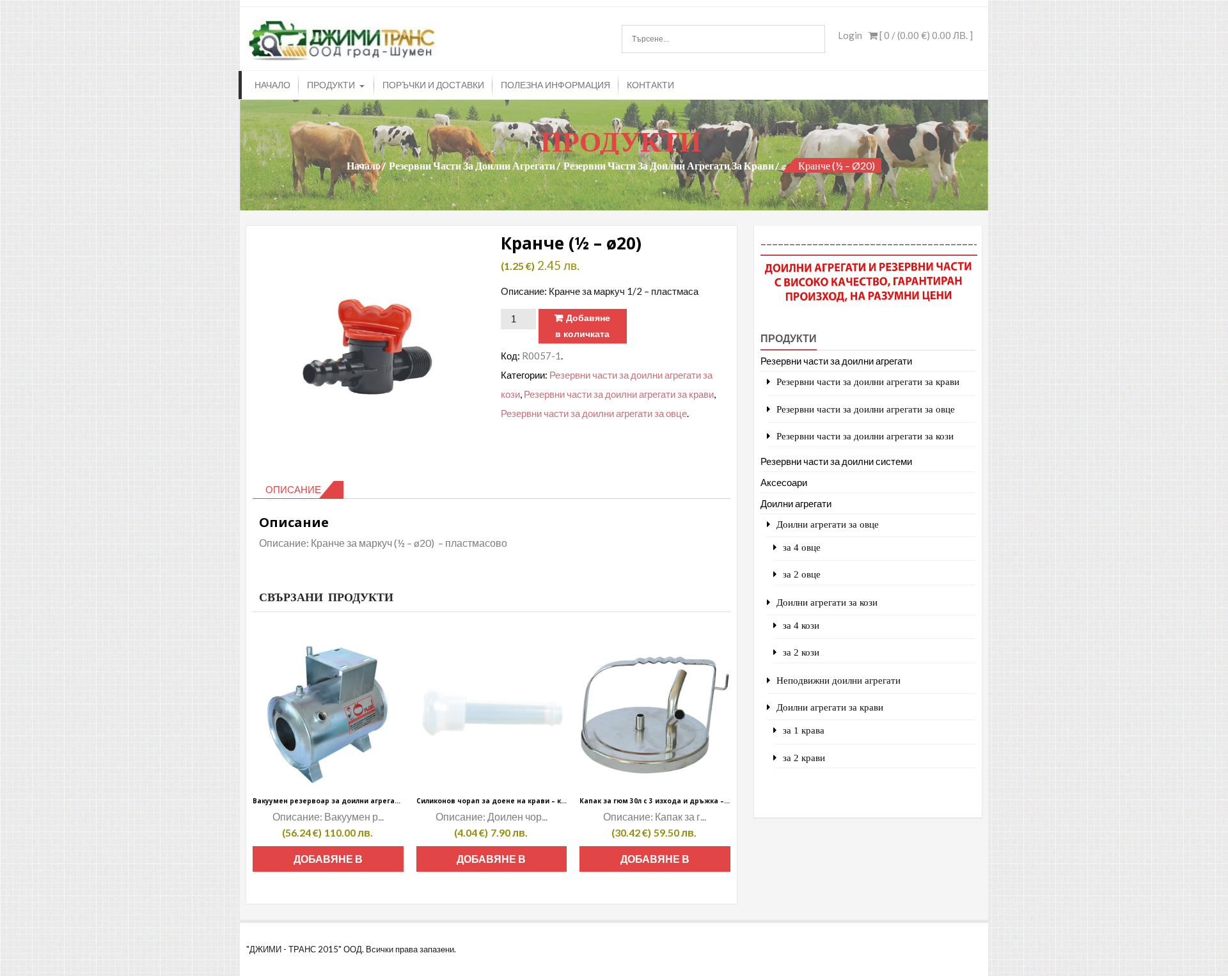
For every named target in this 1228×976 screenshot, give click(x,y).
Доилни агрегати (795, 503)
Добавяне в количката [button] (328, 862)
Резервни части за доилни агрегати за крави (668, 165)
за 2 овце (802, 574)
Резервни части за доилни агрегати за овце (594, 413)
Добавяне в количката (582, 326)
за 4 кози (801, 625)
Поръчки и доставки (433, 84)
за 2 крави (804, 757)
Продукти (331, 84)
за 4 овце (802, 547)
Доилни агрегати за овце (827, 524)
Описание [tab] (293, 489)
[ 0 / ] (925, 35)
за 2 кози (801, 652)
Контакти (650, 84)
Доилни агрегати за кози (827, 602)
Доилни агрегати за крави (829, 707)
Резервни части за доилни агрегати (472, 165)
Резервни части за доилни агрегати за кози (865, 436)
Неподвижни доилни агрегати (838, 680)
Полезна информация (555, 84)
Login (850, 35)
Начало (272, 84)
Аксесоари (783, 482)
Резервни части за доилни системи (836, 461)
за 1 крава (803, 730)
